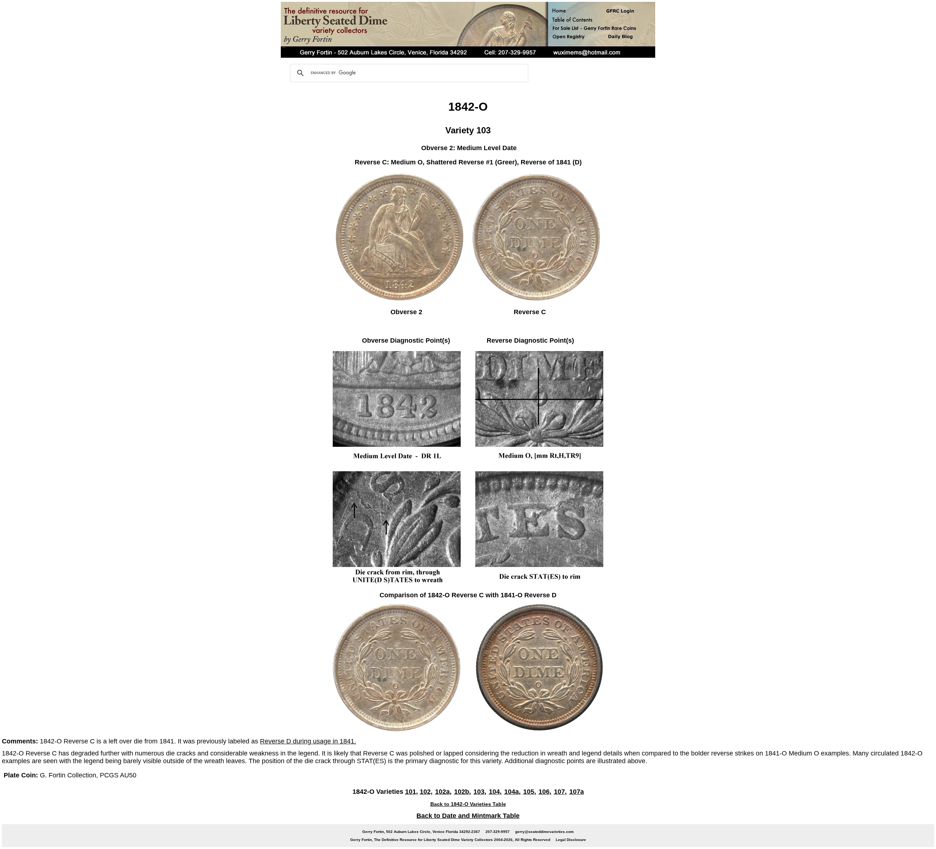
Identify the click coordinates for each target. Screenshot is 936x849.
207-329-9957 (498, 832)
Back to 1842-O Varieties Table (468, 804)
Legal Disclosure (571, 840)
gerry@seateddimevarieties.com (544, 832)
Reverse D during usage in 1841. (308, 741)
